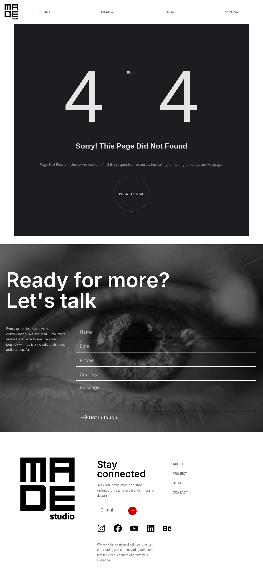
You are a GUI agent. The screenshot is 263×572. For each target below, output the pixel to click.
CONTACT (232, 12)
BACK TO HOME (131, 194)
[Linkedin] (150, 528)
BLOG (170, 12)
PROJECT (108, 12)
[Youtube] (134, 528)
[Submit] (132, 511)
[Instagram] (101, 528)
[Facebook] (117, 528)
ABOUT (44, 12)
